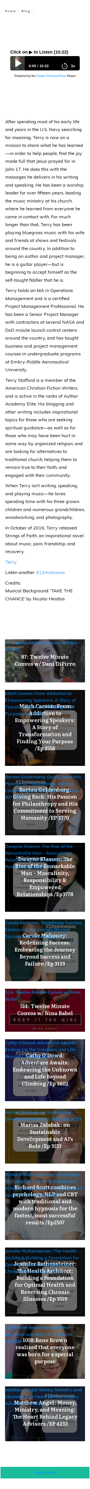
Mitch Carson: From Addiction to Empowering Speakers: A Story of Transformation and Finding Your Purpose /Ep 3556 (40, 703)
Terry (11, 562)
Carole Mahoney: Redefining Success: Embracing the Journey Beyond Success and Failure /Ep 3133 (43, 929)
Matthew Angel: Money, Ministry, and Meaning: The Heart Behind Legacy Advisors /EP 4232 (43, 1396)
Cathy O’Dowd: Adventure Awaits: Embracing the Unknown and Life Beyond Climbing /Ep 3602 (40, 1049)
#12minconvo (50, 572)
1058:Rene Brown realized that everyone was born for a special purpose (38, 1334)
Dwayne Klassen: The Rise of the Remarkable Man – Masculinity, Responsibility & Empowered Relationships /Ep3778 (39, 856)
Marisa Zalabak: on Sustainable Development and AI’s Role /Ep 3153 (43, 1115)
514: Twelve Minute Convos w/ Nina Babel (42, 995)
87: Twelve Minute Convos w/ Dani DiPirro (41, 646)
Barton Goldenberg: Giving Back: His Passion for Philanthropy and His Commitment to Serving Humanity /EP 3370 (43, 787)
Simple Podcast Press (51, 76)
